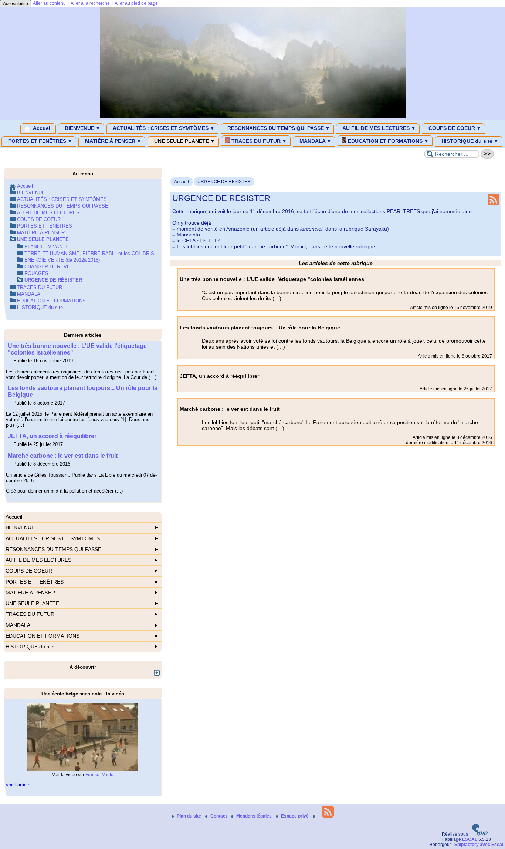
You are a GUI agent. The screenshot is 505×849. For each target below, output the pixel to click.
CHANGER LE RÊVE (47, 266)
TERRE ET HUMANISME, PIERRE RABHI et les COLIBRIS (89, 253)
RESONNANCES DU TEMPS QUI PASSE (278, 128)
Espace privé (295, 816)
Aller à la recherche (90, 3)
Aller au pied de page (136, 3)
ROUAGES (36, 273)
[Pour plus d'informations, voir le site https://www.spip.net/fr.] (480, 834)
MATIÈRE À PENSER (112, 141)
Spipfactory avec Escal (478, 844)
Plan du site (189, 816)
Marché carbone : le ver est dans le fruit (63, 456)
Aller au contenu (49, 3)
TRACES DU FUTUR (258, 141)
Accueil (42, 128)
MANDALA (314, 141)
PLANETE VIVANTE (46, 246)
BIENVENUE (81, 128)
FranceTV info (99, 774)
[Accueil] (253, 117)
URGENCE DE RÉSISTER (224, 181)
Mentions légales (254, 816)
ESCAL (469, 839)
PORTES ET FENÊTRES (39, 141)
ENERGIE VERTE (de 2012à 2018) (62, 260)
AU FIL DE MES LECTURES (378, 128)
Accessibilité (15, 3)
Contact (219, 816)
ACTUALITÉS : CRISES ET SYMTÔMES (163, 128)
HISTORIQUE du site (469, 141)
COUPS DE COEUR (454, 128)
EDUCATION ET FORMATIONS (387, 141)
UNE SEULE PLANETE (184, 141)
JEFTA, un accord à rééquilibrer (52, 436)
